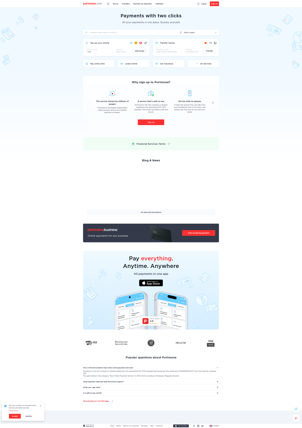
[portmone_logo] (92, 4)
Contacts (159, 426)
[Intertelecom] (145, 42)
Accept (15, 416)
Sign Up (151, 122)
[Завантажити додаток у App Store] (151, 283)
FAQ (152, 426)
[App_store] (88, 426)
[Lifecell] (135, 42)
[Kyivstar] (131, 42)
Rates (118, 426)
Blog (112, 426)
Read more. (13, 410)
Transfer (209, 51)
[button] (214, 425)
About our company (131, 426)
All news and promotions (151, 212)
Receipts (144, 426)
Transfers (126, 4)
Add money (139, 51)
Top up (115, 4)
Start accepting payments (198, 233)
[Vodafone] (140, 42)
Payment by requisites (142, 4)
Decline (28, 416)
